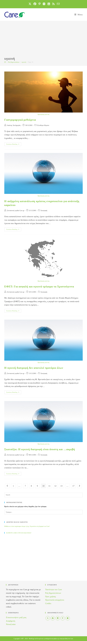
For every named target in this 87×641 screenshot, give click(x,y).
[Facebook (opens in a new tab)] (34, 3)
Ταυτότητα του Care (53, 589)
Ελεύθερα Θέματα (43, 125)
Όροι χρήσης (50, 596)
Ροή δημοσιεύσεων (53, 593)
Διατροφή (44, 210)
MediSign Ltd (32, 638)
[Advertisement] (43, 39)
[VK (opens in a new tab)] (44, 3)
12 (55, 486)
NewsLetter (11, 624)
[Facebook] (53, 618)
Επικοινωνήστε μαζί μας (16, 617)
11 (49, 486)
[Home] (5, 62)
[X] (48, 618)
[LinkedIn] (58, 618)
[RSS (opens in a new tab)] (53, 3)
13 (61, 486)
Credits (48, 603)
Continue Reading (13, 144)
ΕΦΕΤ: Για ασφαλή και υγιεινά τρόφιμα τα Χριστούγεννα (39, 286)
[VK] (67, 618)
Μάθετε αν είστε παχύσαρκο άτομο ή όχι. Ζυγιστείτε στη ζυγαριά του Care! (27, 526)
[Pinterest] (62, 618)
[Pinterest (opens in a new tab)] (39, 3)
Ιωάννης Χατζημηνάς (14, 125)
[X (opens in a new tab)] (29, 3)
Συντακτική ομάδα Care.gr (15, 210)
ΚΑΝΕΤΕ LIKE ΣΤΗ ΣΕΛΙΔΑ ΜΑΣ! (18, 533)
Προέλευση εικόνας (43, 114)
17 (73, 486)
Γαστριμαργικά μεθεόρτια (20, 119)
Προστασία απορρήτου (54, 600)
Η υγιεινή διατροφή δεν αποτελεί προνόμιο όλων (33, 367)
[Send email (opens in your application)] (58, 3)
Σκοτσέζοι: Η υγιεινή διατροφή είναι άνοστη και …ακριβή (39, 449)
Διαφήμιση (10, 621)
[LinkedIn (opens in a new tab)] (48, 3)
